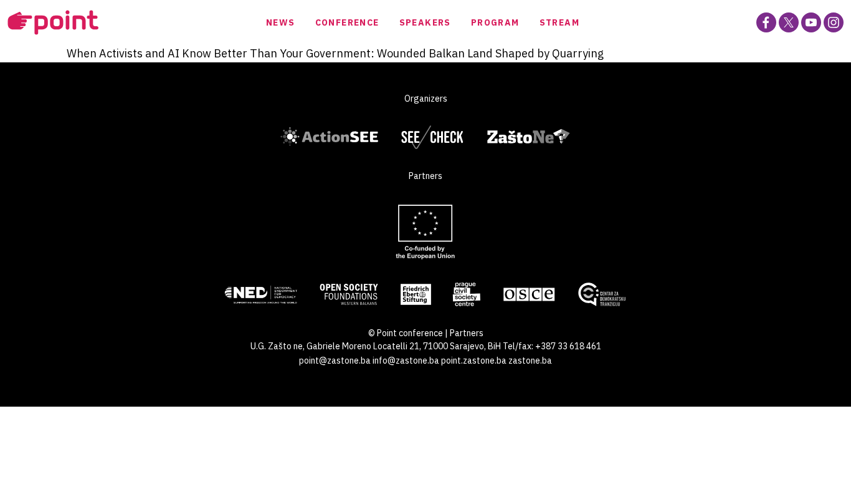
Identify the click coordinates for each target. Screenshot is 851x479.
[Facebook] (766, 22)
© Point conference (405, 333)
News (280, 22)
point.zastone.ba (473, 360)
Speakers (425, 22)
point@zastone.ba (335, 360)
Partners (466, 333)
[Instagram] (834, 22)
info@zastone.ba (406, 360)
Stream (559, 22)
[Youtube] (811, 22)
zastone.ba (530, 360)
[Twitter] (789, 22)
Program (495, 22)
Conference (347, 22)
